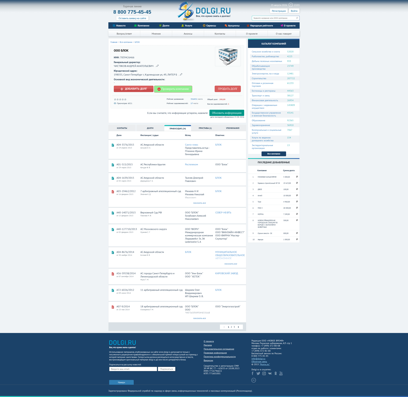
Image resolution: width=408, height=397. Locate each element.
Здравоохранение (261, 125)
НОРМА (260, 214)
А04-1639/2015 (125, 177)
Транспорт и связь (261, 95)
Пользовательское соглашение (219, 348)
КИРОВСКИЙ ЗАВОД (226, 273)
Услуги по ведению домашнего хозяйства (262, 139)
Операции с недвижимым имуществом (264, 106)
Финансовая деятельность (265, 100)
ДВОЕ (260, 189)
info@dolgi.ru (258, 358)
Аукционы (234, 25)
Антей (260, 195)
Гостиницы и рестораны (263, 90)
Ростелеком (191, 164)
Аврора (260, 239)
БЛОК (137, 42)
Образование (258, 120)
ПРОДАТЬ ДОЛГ (227, 89)
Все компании (273, 153)
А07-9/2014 (123, 306)
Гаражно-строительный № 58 (269, 183)
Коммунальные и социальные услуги (266, 131)
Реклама (208, 345)
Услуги (188, 25)
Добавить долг (133, 89)
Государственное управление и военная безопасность (266, 114)
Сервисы (211, 25)
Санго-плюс (191, 144)
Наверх (121, 382)
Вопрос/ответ (124, 33)
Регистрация (279, 10)
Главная (113, 42)
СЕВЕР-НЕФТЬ (223, 212)
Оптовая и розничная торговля (262, 84)
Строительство (259, 78)
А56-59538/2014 (126, 273)
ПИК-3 (260, 208)
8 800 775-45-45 (132, 12)
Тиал (259, 202)
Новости (121, 25)
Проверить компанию (175, 89)
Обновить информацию (227, 113)
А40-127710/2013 (127, 229)
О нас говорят (283, 33)
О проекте (289, 25)
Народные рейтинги (261, 25)
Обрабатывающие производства (261, 67)
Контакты (220, 33)
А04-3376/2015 (125, 144)
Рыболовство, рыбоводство (265, 56)
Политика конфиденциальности (220, 356)
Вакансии (208, 360)
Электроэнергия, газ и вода (265, 73)
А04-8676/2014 (125, 252)
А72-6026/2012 (125, 289)
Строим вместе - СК (265, 233)
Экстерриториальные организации (262, 147)
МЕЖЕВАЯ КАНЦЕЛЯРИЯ (267, 177)
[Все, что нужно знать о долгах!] (204, 11)
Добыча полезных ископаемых (267, 61)
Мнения (156, 33)
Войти (294, 10)
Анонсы (188, 33)
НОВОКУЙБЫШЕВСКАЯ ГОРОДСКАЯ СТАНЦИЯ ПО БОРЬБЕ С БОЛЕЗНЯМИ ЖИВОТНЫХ (268, 223)
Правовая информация (215, 352)
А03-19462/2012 (126, 191)
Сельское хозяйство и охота (266, 51)
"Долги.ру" (264, 364)
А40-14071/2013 (126, 212)
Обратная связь (259, 361)
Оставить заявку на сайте (132, 18)
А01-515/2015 (125, 164)
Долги (166, 25)
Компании (143, 25)
